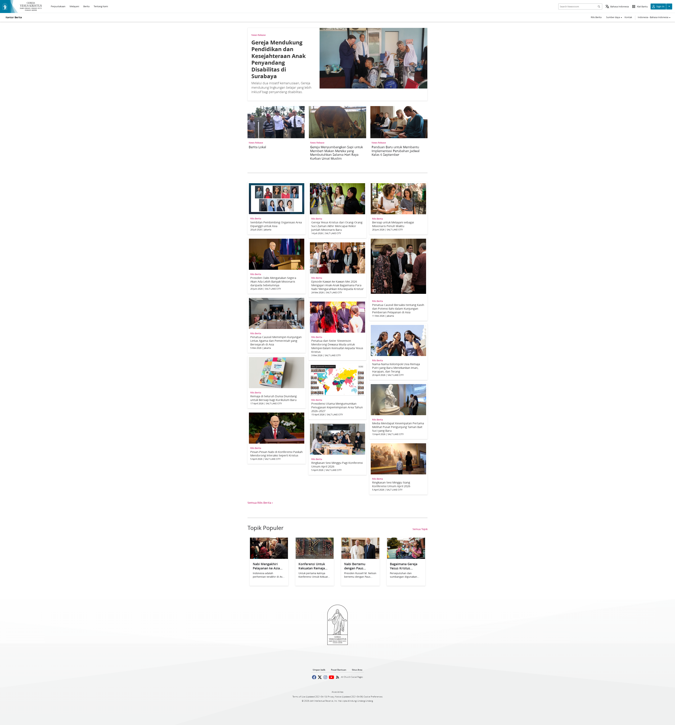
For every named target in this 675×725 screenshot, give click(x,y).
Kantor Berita (14, 17)
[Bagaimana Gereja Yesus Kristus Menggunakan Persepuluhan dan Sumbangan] (406, 558)
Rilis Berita (596, 17)
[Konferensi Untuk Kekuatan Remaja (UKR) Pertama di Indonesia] (315, 558)
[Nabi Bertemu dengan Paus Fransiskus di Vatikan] (360, 558)
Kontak (628, 17)
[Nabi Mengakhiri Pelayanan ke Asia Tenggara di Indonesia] (269, 558)
